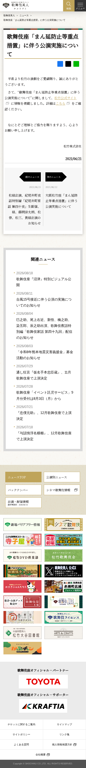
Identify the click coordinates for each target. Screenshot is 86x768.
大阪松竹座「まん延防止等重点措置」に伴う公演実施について (61, 201)
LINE (76, 64)
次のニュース (54, 177)
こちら (60, 103)
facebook (60, 64)
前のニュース (32, 177)
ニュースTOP (17, 477)
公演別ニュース (56, 477)
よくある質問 (21, 744)
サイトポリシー (21, 734)
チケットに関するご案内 (21, 724)
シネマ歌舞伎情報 (58, 490)
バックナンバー (18, 490)
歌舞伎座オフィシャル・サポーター (43, 694)
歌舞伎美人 (9, 15)
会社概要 (41, 754)
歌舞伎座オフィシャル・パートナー (43, 670)
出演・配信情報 (18, 502)
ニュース (24, 15)
